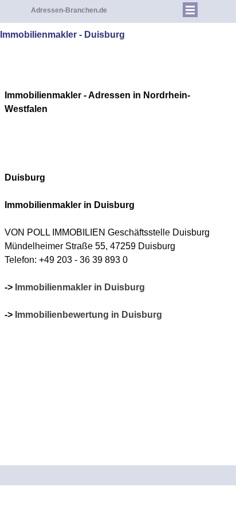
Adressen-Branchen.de (69, 10)
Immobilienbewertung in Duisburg (88, 315)
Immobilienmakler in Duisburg (80, 287)
